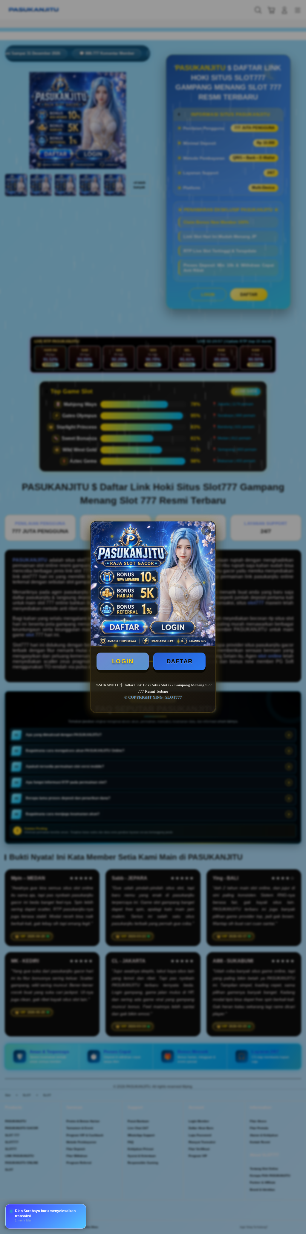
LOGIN (123, 661)
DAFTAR (179, 661)
